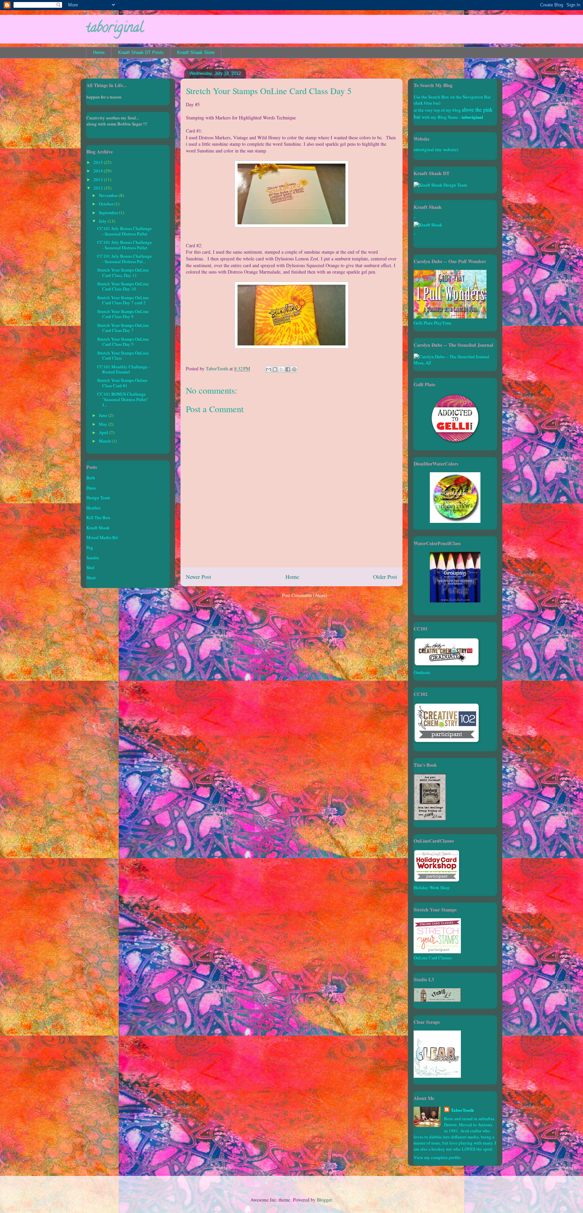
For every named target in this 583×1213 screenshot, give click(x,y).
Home (99, 52)
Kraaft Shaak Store (196, 52)
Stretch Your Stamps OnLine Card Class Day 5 (123, 341)
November (109, 195)
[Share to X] (281, 369)
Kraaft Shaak (98, 528)
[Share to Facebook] (287, 369)
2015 (98, 162)
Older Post (385, 577)
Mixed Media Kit (102, 537)
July (103, 221)
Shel (90, 567)
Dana (91, 488)
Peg (89, 547)
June (103, 415)
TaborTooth (462, 1110)
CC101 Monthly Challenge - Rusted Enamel (123, 369)
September (109, 212)
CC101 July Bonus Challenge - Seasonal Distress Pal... (124, 258)
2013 (98, 179)
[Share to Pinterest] (294, 369)
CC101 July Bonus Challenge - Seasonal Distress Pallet (124, 231)
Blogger (324, 1199)
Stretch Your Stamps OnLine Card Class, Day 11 (123, 272)
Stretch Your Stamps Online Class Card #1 (122, 383)
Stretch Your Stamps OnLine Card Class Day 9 (123, 314)
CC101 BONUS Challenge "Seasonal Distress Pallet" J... (122, 399)
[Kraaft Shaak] (440, 185)
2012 (98, 188)
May (103, 424)
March (105, 441)
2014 (98, 171)
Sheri (91, 577)
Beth (90, 478)
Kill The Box (98, 517)
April (104, 432)
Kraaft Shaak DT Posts (141, 52)
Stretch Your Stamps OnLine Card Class (123, 355)
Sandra (92, 558)
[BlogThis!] (275, 369)
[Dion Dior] (455, 521)
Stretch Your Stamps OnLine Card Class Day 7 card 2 (123, 300)
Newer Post (198, 577)
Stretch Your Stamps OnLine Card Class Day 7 (123, 328)
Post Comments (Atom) (304, 595)
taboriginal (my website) (436, 149)
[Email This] (268, 369)
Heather (93, 508)
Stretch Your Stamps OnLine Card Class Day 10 (123, 286)
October (106, 204)
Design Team (98, 498)
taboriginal (114, 29)
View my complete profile (437, 1157)
